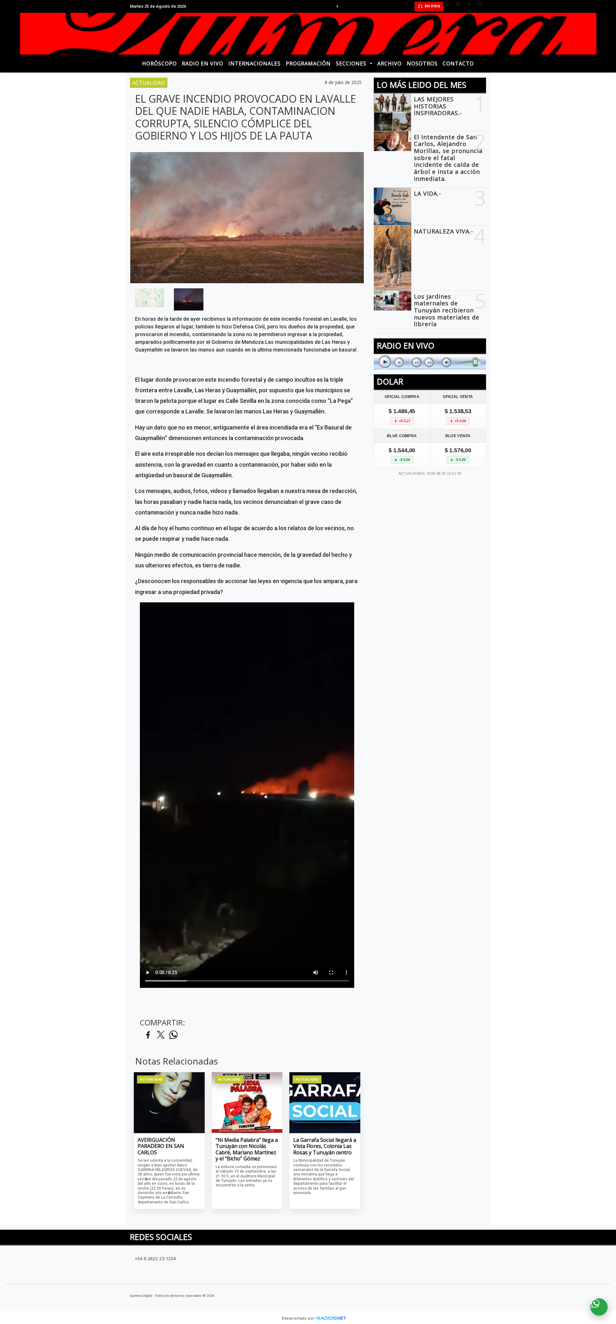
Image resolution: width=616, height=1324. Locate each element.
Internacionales (254, 63)
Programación (308, 63)
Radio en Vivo (202, 63)
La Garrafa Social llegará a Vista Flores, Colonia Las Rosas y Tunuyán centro (324, 1146)
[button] (408, 6)
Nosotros (422, 63)
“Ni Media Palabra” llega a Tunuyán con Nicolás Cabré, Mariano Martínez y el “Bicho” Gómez (247, 1149)
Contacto (458, 63)
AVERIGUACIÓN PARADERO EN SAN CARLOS (161, 1146)
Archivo (389, 63)
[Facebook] (471, 6)
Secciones (352, 63)
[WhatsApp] (449, 6)
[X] (460, 6)
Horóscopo (159, 63)
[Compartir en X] (161, 1035)
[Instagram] (482, 6)
